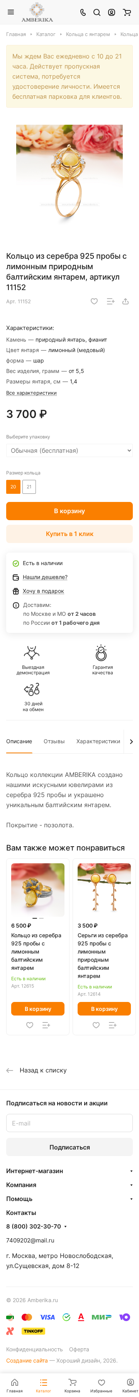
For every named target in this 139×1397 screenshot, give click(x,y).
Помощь (19, 1199)
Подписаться (69, 1147)
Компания (21, 1185)
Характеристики (98, 741)
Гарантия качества (102, 670)
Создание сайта (27, 1360)
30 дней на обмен (33, 706)
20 (13, 487)
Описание (19, 741)
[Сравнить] (110, 301)
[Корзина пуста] (127, 12)
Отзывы (54, 741)
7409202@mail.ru (30, 1240)
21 (29, 487)
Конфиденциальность (34, 1349)
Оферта (79, 1349)
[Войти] (111, 12)
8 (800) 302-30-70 (33, 1226)
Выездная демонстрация (33, 670)
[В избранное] (94, 301)
